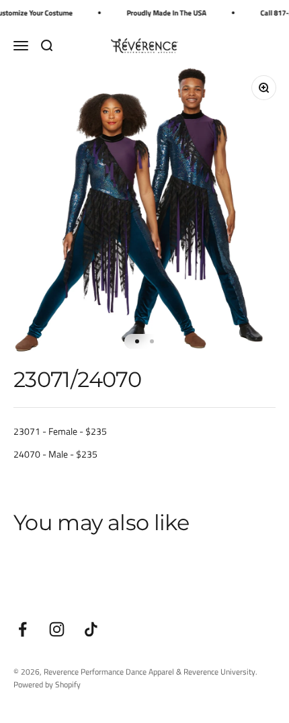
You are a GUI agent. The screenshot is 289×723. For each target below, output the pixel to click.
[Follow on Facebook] (22, 629)
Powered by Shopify (47, 684)
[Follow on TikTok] (91, 629)
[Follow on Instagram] (57, 629)
